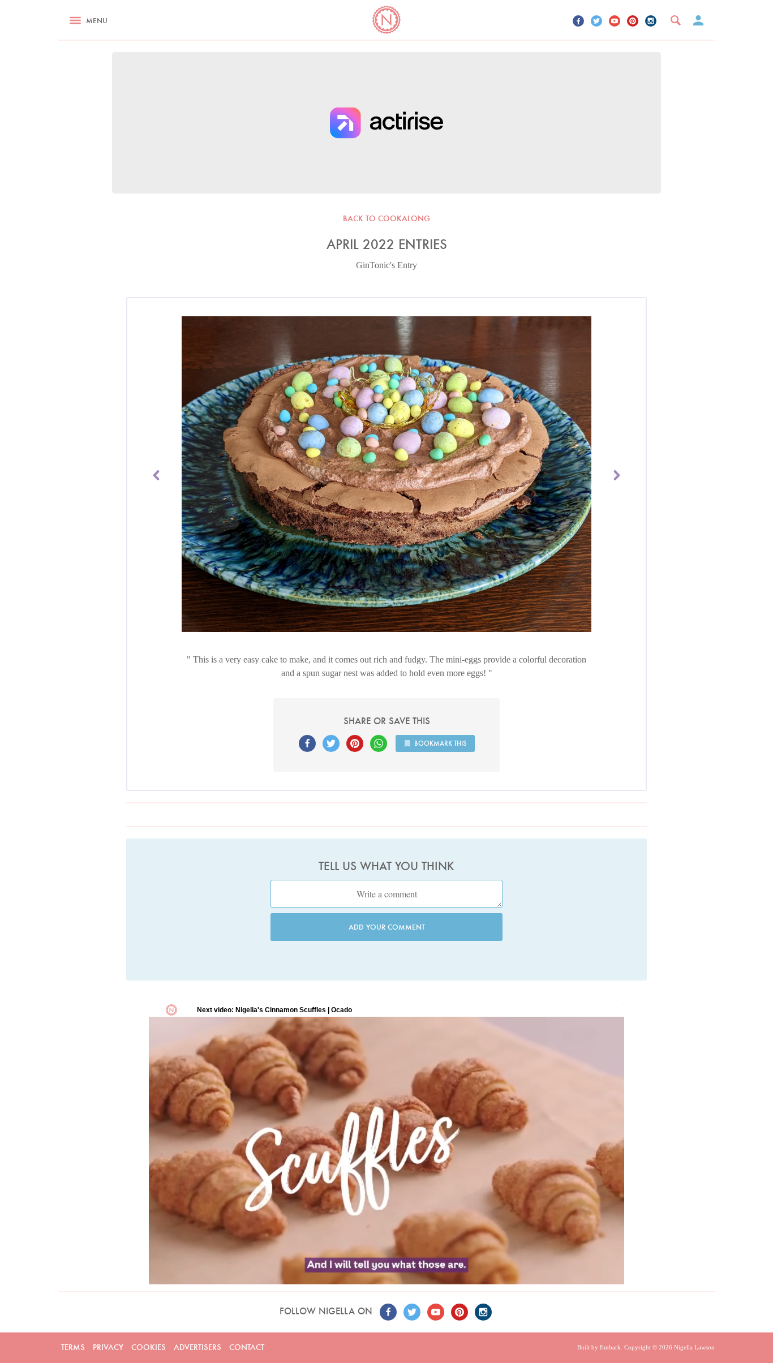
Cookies (148, 1347)
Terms (73, 1347)
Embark (610, 1347)
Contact (246, 1347)
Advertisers (197, 1347)
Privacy (108, 1347)
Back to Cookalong (386, 218)
